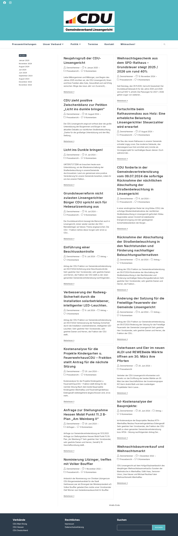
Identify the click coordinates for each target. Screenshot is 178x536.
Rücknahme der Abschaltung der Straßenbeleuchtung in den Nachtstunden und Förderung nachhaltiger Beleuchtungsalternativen (140, 246)
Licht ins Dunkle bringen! (83, 150)
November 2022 (25, 85)
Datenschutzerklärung (74, 527)
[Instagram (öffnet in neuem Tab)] (10, 2)
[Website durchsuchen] (164, 44)
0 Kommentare (90, 71)
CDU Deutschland (20, 530)
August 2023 (24, 79)
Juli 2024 (22, 70)
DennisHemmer (73, 68)
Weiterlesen (69, 92)
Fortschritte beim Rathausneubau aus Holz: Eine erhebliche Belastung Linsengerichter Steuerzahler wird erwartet (141, 117)
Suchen (158, 527)
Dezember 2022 (25, 82)
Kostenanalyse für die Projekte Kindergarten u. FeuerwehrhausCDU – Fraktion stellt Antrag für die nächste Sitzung (88, 357)
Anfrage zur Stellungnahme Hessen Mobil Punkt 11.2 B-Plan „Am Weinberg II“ (86, 414)
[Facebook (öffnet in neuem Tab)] (5, 2)
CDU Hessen (18, 527)
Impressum (69, 524)
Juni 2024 (23, 73)
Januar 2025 (24, 60)
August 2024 (24, 66)
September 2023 (25, 76)
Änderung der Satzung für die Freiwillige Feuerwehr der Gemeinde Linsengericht (140, 302)
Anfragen (71, 427)
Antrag (156, 259)
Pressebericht (73, 71)
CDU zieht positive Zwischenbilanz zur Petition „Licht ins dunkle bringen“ (85, 104)
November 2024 (25, 63)
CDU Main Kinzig (20, 524)
